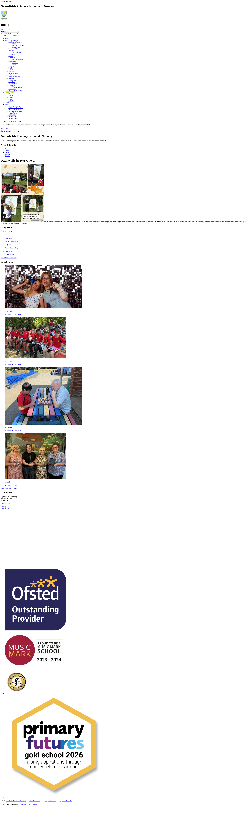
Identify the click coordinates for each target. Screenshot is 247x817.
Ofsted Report (12, 113)
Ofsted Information (34, 801)
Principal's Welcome (14, 49)
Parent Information (10, 75)
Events (10, 97)
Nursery (10, 70)
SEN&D (11, 71)
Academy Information (11, 40)
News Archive (5, 488)
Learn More (4, 128)
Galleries (11, 101)
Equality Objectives (18, 45)
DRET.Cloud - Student (15, 108)
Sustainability (16, 47)
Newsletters (13, 488)
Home (6, 38)
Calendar (11, 99)
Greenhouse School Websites (28, 804)
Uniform (11, 66)
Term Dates (12, 89)
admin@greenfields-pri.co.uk (7, 507)
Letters (10, 96)
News (10, 94)
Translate (15, 35)
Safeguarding (12, 83)
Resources (11, 85)
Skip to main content (7, 1)
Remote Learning (17, 59)
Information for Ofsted (15, 111)
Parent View (12, 115)
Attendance (11, 82)
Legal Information (50, 801)
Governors (11, 54)
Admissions (12, 80)
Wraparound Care (17, 87)
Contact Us (8, 102)
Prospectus (11, 78)
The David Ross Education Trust (16, 801)
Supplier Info (12, 116)
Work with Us (16, 52)
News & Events (10, 92)
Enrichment (12, 61)
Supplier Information (66, 801)
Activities (15, 63)
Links (6, 104)
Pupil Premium (13, 73)
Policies (14, 44)
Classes (10, 56)
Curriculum (11, 57)
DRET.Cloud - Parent (15, 90)
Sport (14, 64)
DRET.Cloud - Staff (14, 109)
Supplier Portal (13, 118)
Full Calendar (5, 258)
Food (10, 68)
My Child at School (14, 106)
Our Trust (11, 50)
